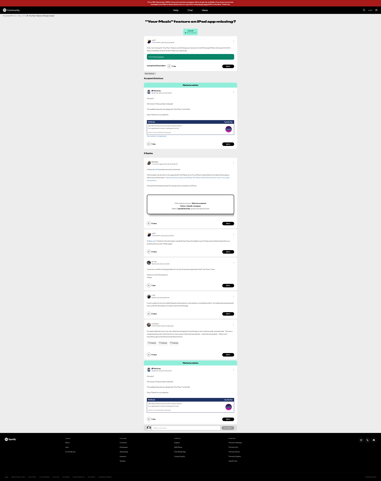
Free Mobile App (180, 452)
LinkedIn (189, 206)
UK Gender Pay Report (105, 477)
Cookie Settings (44, 477)
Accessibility (66, 477)
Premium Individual (235, 442)
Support (177, 442)
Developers (124, 447)
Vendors (123, 461)
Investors (123, 456)
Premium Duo (233, 447)
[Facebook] (373, 440)
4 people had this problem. (156, 66)
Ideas (205, 10)
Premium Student (235, 456)
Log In (370, 10)
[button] (233, 41)
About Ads (56, 477)
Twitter (183, 206)
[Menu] (376, 10)
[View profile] (149, 41)
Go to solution (191, 33)
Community (13, 10)
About (67, 442)
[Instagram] (361, 440)
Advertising (124, 452)
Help (175, 10)
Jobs (67, 447)
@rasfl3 (155, 169)
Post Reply (228, 428)
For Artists (123, 442)
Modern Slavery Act (78, 477)
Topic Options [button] (149, 74)
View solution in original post (156, 136)
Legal (6, 477)
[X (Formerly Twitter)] (367, 440)
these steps (203, 4)
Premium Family (234, 452)
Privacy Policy (32, 477)
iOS (24, 16)
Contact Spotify (179, 456)
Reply (228, 66)
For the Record (70, 452)
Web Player (178, 447)
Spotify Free (233, 461)
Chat (190, 10)
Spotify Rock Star (184, 209)
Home (14, 16)
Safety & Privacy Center (18, 477)
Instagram (197, 206)
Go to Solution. (159, 57)
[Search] (364, 10)
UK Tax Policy (91, 477)
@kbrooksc (153, 241)
